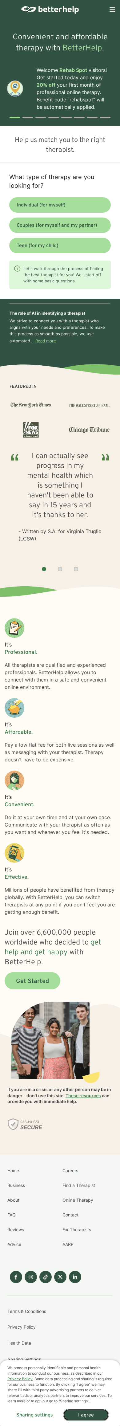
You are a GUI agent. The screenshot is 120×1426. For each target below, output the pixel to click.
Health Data (19, 1342)
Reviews (15, 1229)
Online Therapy (77, 1200)
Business (16, 1185)
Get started (32, 981)
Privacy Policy (21, 1327)
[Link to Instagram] (31, 1277)
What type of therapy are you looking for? (51, 181)
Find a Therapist (78, 1185)
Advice (14, 1244)
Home (13, 1170)
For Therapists (76, 1229)
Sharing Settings (24, 1359)
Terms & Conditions (26, 1311)
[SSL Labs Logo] (25, 1124)
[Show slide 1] (44, 569)
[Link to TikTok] (45, 1277)
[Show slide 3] (76, 569)
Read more (45, 340)
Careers (70, 1170)
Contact (70, 1214)
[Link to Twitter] (60, 1277)
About (13, 1200)
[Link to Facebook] (16, 1277)
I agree (86, 1415)
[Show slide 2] (60, 569)
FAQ (11, 1214)
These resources (83, 1095)
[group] (60, 503)
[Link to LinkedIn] (75, 1277)
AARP (68, 1244)
